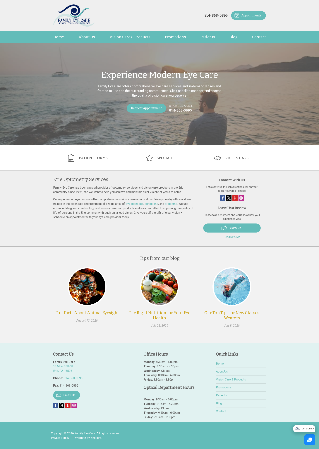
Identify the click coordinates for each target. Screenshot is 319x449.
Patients (207, 37)
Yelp (235, 198)
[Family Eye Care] (74, 15)
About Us (86, 37)
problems (171, 204)
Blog (234, 37)
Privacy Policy (60, 438)
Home (58, 37)
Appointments (251, 15)
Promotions (175, 37)
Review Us (234, 228)
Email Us (69, 395)
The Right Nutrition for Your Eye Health (159, 315)
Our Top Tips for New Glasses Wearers (231, 315)
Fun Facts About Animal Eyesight (87, 312)
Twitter (228, 198)
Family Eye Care (85, 433)
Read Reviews (232, 236)
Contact (259, 37)
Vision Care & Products (129, 37)
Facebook (222, 198)
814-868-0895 (216, 15)
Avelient (96, 438)
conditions (151, 204)
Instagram (241, 198)
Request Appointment (146, 108)
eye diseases (134, 204)
